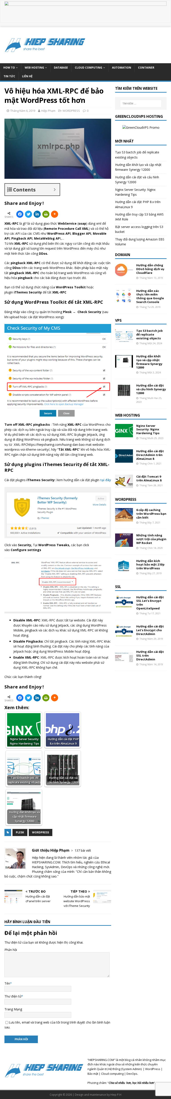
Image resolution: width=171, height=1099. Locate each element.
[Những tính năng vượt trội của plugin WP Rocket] (124, 544)
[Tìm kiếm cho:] (141, 103)
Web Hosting (127, 415)
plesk (20, 832)
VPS (118, 320)
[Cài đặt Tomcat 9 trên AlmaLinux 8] (124, 485)
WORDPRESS (71, 111)
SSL (118, 586)
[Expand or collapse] (54, 189)
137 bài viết (83, 850)
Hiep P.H (115, 1095)
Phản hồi (10, 950)
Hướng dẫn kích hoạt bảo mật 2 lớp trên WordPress (150, 564)
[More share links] (54, 214)
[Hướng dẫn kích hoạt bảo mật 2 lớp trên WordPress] (124, 570)
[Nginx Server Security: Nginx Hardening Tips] (124, 434)
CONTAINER (146, 67)
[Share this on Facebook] (19, 214)
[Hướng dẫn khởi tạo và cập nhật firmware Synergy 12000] (124, 365)
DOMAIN (122, 254)
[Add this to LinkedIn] (37, 214)
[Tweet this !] (28, 214)
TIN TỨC (9, 76)
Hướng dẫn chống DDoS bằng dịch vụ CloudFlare (150, 269)
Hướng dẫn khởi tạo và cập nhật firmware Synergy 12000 (149, 362)
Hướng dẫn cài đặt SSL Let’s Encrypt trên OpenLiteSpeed (150, 603)
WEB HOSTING (34, 67)
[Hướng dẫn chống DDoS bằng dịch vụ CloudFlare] (124, 274)
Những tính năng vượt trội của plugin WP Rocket (151, 539)
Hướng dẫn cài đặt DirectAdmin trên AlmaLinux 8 (150, 455)
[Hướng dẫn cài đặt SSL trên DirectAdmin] (124, 661)
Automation (121, 67)
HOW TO (9, 67)
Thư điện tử (12, 996)
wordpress (40, 832)
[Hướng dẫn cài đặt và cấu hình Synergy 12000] (124, 394)
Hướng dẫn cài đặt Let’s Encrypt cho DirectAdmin (150, 630)
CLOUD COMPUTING (88, 67)
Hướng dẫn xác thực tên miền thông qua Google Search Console (150, 296)
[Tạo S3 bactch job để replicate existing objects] (124, 340)
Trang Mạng (13, 1009)
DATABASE (61, 67)
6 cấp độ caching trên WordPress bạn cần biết (151, 513)
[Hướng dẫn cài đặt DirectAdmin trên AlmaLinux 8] (124, 460)
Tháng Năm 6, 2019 (22, 111)
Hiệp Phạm (48, 111)
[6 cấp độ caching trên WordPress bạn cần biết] (124, 519)
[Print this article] (45, 214)
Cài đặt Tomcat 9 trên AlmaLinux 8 (148, 478)
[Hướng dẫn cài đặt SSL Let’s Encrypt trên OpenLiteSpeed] (124, 606)
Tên (7, 983)
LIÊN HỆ (27, 76)
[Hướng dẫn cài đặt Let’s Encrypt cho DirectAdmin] (124, 635)
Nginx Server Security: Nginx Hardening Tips (147, 429)
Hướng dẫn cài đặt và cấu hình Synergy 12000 (151, 389)
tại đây (105, 480)
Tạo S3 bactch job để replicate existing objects (149, 334)
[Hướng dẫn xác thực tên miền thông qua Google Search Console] (124, 299)
